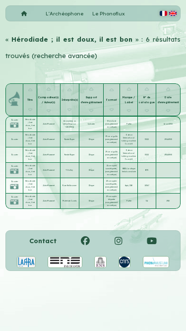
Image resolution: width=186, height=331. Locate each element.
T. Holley (69, 170)
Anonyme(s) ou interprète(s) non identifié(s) (69, 124)
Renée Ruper (69, 139)
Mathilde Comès (69, 201)
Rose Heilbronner (69, 186)
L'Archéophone (64, 13)
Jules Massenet (49, 124)
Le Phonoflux (108, 13)
